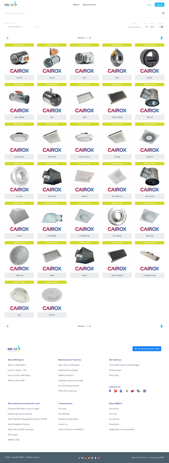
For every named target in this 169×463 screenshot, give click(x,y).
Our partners (114, 418)
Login (149, 4)
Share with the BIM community (21, 429)
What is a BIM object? (17, 364)
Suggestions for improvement (121, 429)
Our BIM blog (63, 413)
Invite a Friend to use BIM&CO (71, 429)
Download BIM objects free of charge (23, 408)
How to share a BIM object (19, 375)
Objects (76, 4)
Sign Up (159, 4)
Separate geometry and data (20, 413)
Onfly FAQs (114, 375)
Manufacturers (89, 4)
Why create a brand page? (69, 364)
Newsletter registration (68, 418)
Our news (62, 408)
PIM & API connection (67, 390)
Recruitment (114, 424)
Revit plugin (13, 434)
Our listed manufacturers (68, 385)
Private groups (115, 370)
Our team (113, 413)
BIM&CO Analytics (66, 375)
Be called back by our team (148, 348)
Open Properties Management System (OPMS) (27, 418)
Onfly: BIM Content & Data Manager (124, 364)
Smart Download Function (19, 424)
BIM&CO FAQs (14, 439)
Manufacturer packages (68, 370)
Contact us (63, 424)
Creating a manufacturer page (70, 380)
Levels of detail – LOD (17, 370)
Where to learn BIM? (16, 380)
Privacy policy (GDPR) (156, 457)
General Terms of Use (139, 457)
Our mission (114, 408)
